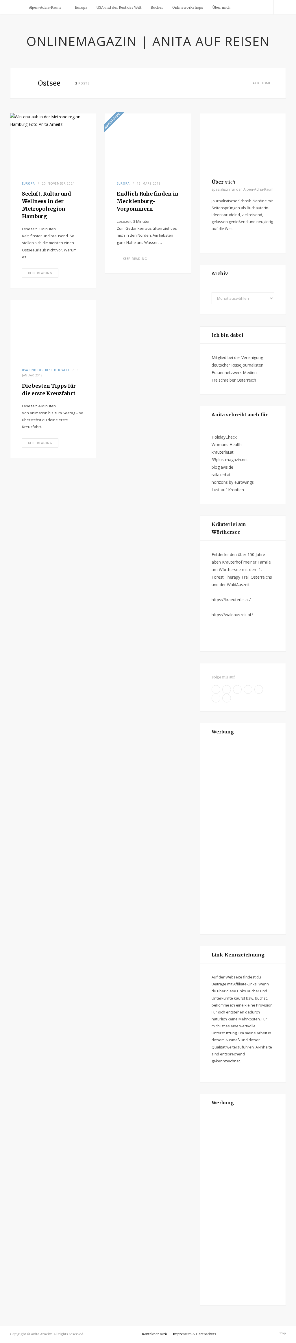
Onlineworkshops (187, 7)
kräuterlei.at (223, 452)
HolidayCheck (224, 437)
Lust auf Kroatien (228, 489)
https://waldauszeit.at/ (232, 614)
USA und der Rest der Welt (119, 7)
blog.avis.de (222, 467)
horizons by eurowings (233, 482)
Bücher (157, 7)
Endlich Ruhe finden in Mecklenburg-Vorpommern (148, 201)
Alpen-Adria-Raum (45, 7)
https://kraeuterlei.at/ (231, 599)
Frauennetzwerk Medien (234, 372)
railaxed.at (221, 474)
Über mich (221, 7)
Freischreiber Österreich (234, 380)
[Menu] (16, 7)
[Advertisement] (243, 837)
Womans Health (227, 444)
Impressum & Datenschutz (194, 1334)
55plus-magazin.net (230, 459)
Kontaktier (154, 1334)
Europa (81, 7)
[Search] (280, 7)
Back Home (261, 83)
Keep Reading (40, 273)
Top (282, 1333)
